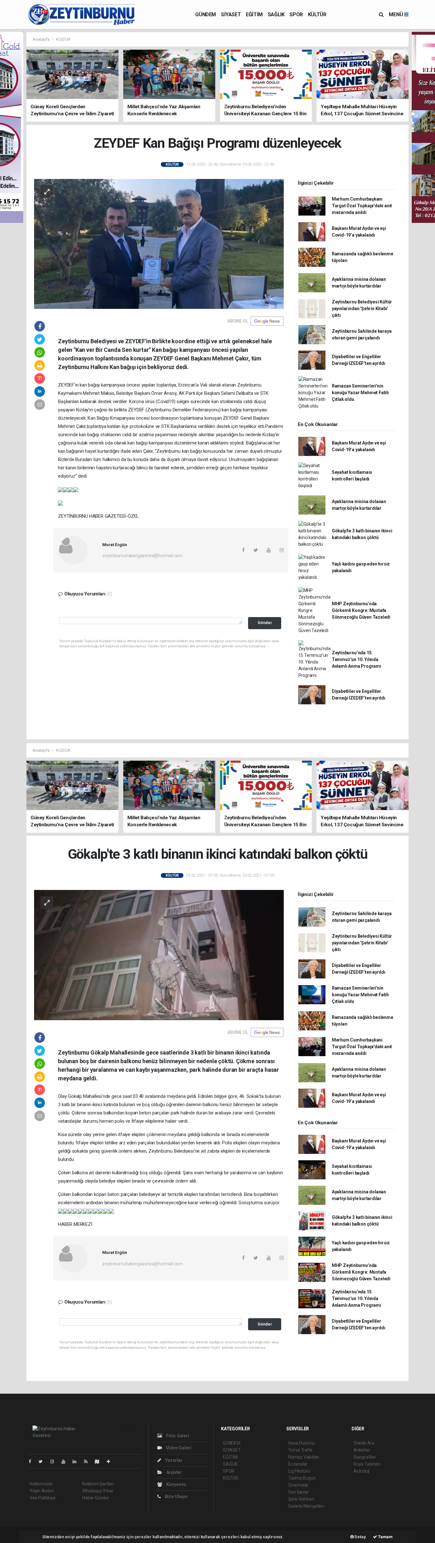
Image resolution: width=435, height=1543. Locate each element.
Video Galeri (178, 1447)
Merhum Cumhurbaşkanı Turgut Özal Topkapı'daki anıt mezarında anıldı (362, 205)
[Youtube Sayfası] (65, 1461)
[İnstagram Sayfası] (54, 1461)
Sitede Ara (363, 1443)
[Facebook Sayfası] (32, 1461)
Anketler (361, 1450)
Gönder (265, 622)
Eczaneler (298, 1464)
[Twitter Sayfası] (43, 1461)
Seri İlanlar (298, 1492)
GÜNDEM (205, 14)
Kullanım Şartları (98, 1483)
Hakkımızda (41, 1483)
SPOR (296, 14)
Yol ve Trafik (300, 1450)
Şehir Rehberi (301, 1499)
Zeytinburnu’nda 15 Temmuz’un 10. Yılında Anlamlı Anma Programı (356, 659)
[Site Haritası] (99, 1461)
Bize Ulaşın (176, 1496)
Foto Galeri (177, 1435)
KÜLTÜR (317, 14)
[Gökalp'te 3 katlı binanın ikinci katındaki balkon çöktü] (159, 954)
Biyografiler (364, 1457)
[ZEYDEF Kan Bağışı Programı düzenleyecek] (159, 243)
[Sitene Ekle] (111, 1461)
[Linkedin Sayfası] (77, 1461)
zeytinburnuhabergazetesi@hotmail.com (142, 555)
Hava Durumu (301, 1443)
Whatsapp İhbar (97, 1490)
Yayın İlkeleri (42, 1490)
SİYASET (231, 14)
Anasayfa (41, 39)
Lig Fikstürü (299, 1471)
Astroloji (361, 1471)
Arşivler (173, 1472)
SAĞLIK (276, 14)
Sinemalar (298, 1485)
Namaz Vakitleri (303, 1457)
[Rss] (88, 1461)
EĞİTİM (254, 14)
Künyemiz (175, 1484)
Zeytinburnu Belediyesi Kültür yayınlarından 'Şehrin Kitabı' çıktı (362, 308)
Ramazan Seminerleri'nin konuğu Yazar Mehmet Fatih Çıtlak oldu (360, 392)
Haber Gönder (95, 1497)
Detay (360, 1536)
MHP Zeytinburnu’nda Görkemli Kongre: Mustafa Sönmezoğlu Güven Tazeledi (361, 610)
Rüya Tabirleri (366, 1464)
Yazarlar (173, 1460)
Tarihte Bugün (302, 1478)
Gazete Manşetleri (306, 1506)
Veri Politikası (42, 1497)
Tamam (385, 1536)
